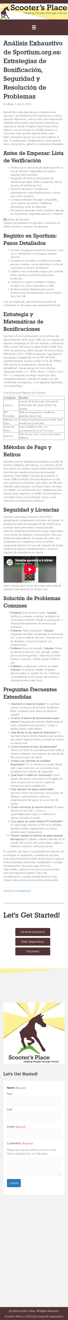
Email (16, 1126)
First (9, 1094)
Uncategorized (22, 891)
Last (9, 1109)
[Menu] (34, 27)
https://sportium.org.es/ (17, 137)
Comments (20, 1143)
